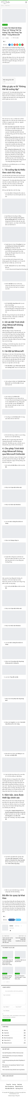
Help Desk (5, 24)
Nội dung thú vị (19, 1088)
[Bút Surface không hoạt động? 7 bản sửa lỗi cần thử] (7, 970)
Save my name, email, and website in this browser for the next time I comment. (14, 1016)
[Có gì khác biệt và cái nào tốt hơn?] (20, 955)
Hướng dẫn (6, 1035)
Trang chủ (8, 1084)
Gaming (6, 1030)
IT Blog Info (17, 1095)
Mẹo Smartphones (8, 1037)
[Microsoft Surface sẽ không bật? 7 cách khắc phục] (20, 970)
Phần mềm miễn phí (9, 1088)
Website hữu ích (8, 1042)
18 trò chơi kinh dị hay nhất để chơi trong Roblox (13, 1069)
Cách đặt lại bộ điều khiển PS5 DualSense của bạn (20, 939)
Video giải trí (7, 1040)
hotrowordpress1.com (14, 1093)
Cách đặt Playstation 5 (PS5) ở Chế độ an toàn (12, 1052)
